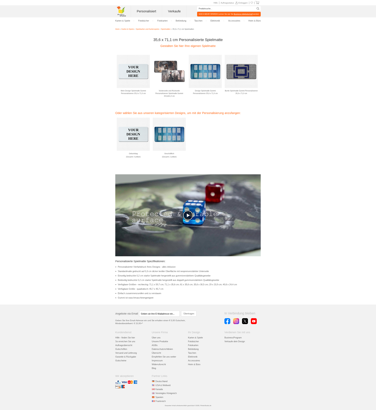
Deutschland (161, 381)
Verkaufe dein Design (234, 341)
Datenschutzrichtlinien (162, 349)
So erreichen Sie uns (125, 341)
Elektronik (193, 356)
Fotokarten (193, 345)
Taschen (192, 353)
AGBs (155, 345)
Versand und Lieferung (126, 353)
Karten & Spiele (195, 337)
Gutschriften (121, 349)
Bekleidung (193, 349)
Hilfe (216, 3)
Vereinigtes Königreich (166, 393)
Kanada (159, 389)
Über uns (156, 337)
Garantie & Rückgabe (125, 356)
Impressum (157, 360)
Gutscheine (120, 360)
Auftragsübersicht (123, 345)
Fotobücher (193, 341)
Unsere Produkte (160, 341)
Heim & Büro (194, 364)
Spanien (159, 397)
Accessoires (194, 360)
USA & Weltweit (163, 385)
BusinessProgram (233, 337)
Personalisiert (146, 11)
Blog (154, 368)
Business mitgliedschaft (243, 14)
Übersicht (156, 353)
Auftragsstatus (227, 3)
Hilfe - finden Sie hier (125, 337)
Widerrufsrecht (159, 364)
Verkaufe (174, 11)
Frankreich (160, 401)
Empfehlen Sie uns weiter (164, 356)
